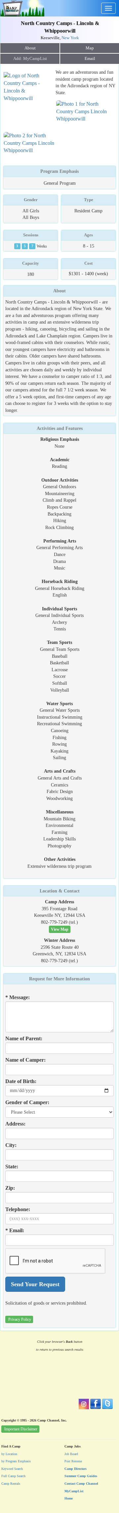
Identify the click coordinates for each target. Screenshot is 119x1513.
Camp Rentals (10, 1483)
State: (11, 1166)
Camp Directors (75, 1469)
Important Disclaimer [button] (20, 1429)
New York (70, 38)
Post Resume (73, 1461)
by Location (9, 1454)
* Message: (17, 997)
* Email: (14, 1230)
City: (11, 1145)
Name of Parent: (23, 1038)
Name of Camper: (25, 1060)
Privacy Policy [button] (19, 1319)
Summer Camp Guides (80, 1476)
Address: (15, 1124)
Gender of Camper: (27, 1102)
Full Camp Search (13, 1476)
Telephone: (17, 1209)
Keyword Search (12, 1469)
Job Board (71, 1454)
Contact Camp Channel (81, 1483)
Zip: (10, 1188)
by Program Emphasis (16, 1461)
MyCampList (73, 1491)
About (30, 48)
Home (68, 1498)
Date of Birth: (20, 1081)
